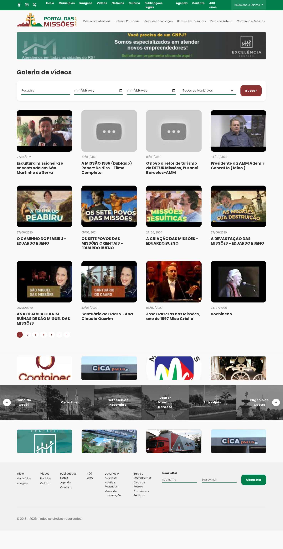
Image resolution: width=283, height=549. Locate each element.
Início (50, 3)
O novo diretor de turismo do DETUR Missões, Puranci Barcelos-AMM (172, 168)
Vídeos (102, 3)
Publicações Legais (153, 5)
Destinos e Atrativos (96, 21)
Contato (198, 3)
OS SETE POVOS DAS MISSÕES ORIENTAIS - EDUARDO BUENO (102, 243)
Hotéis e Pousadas (127, 21)
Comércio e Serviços (251, 21)
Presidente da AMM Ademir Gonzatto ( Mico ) (237, 166)
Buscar (251, 90)
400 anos (213, 5)
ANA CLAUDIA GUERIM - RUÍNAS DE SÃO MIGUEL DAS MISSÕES (43, 318)
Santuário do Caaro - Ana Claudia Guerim (107, 316)
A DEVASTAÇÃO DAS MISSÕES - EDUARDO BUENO (237, 241)
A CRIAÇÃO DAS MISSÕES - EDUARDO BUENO (172, 241)
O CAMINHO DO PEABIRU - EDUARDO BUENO (41, 241)
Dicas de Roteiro (221, 21)
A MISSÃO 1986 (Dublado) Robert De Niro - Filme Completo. (106, 168)
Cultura (134, 3)
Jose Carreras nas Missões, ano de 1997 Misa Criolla (173, 316)
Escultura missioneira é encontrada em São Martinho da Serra (40, 168)
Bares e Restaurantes (191, 21)
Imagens (85, 3)
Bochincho (221, 314)
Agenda (182, 3)
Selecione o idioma (247, 5)
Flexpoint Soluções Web (263, 518)
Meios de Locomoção (158, 21)
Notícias (118, 3)
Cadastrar (253, 480)
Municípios (67, 3)
